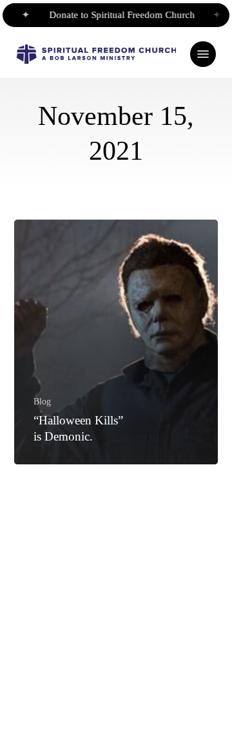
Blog (42, 401)
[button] (203, 54)
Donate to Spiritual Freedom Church (120, 15)
